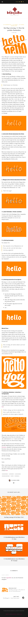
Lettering (15, 24)
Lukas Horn (17, 474)
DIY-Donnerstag (7, 24)
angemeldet (8, 578)
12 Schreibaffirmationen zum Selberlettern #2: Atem (14, 538)
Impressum (8, 614)
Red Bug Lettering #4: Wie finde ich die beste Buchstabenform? (17, 590)
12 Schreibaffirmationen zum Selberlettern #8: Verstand (14, 560)
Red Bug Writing (5, 476)
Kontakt (20, 614)
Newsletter (4, 447)
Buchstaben (5, 474)
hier (2, 407)
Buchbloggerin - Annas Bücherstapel (11, 598)
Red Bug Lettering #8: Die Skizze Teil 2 (14, 517)
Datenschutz (14, 614)
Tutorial (17, 476)
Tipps (12, 476)
